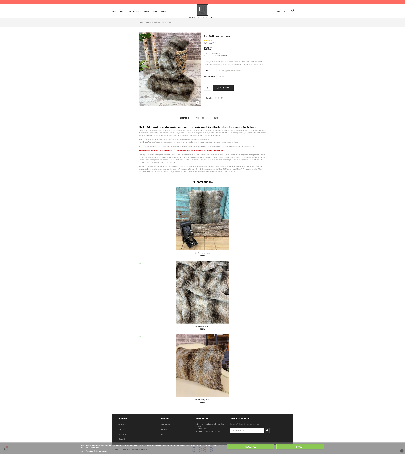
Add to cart (223, 88)
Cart (162, 434)
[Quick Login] (287, 11)
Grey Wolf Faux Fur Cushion (202, 253)
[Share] (215, 98)
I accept (300, 447)
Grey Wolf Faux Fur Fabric (202, 326)
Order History (165, 424)
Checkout (121, 439)
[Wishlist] (292, 11)
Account (164, 429)
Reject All (250, 447)
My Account (122, 424)
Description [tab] (184, 117)
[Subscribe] (266, 430)
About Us (121, 429)
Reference (207, 56)
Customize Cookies (100, 451)
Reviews (209, 43)
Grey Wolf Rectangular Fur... (202, 400)
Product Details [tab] (201, 117)
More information (87, 451)
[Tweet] (218, 98)
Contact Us (122, 434)
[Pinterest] (222, 98)
